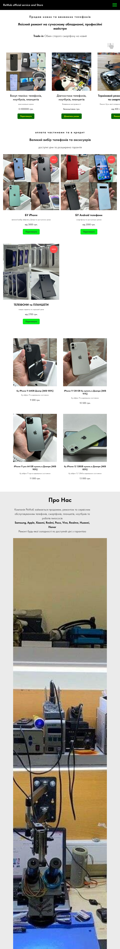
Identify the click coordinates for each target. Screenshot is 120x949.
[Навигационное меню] (114, 5)
